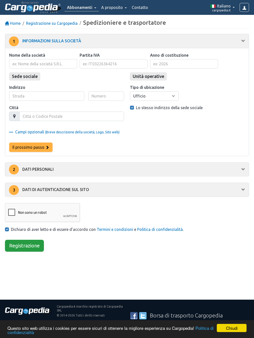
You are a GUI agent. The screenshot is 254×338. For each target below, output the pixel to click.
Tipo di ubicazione (147, 87)
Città (13, 107)
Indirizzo (17, 87)
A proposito (112, 7)
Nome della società (27, 55)
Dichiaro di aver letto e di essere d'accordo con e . (97, 229)
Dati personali (33, 169)
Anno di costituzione (169, 55)
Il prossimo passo (28, 147)
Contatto (140, 7)
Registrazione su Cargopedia (52, 23)
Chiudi (232, 328)
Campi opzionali (66, 132)
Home (15, 23)
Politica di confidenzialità (160, 229)
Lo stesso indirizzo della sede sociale (169, 107)
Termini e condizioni (115, 229)
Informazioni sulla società (47, 41)
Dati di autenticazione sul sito (51, 189)
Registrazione (24, 245)
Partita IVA (90, 55)
